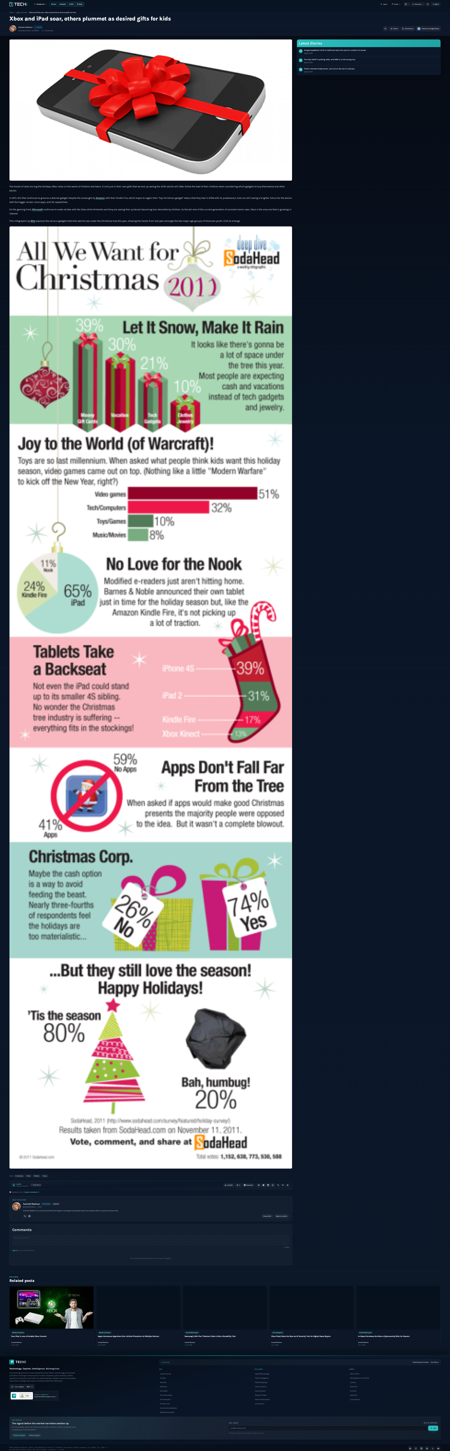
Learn (385, 4)
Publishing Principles (421, 1362)
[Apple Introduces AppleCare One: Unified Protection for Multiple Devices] (138, 1307)
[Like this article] (385, 28)
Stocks (53, 4)
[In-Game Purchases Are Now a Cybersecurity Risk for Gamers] (398, 1307)
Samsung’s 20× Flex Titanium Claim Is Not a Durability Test (210, 1336)
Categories (40, 4)
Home (11, 12)
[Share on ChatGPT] (259, 1185)
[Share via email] (283, 1185)
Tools (396, 4)
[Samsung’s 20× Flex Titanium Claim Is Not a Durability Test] (225, 1307)
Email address (233, 1423)
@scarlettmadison (29, 1207)
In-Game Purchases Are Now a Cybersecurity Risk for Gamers (384, 1336)
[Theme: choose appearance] (407, 4)
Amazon (100, 198)
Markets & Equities (18, 1332)
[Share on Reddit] (268, 1185)
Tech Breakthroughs (192, 1332)
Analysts (63, 4)
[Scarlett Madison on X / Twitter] (25, 1216)
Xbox (45, 1176)
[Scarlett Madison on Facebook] (29, 1216)
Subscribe (418, 4)
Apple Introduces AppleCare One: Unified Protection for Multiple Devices (128, 1336)
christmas (19, 1176)
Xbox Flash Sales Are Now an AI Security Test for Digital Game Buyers (301, 1336)
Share (395, 29)
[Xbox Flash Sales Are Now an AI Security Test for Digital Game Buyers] (312, 1307)
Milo (33, 221)
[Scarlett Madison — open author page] (12, 28)
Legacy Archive (21, 12)
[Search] (428, 4)
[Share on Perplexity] (263, 1185)
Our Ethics (435, 1362)
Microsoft (37, 209)
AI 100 (71, 4)
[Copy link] (278, 1185)
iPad (28, 1176)
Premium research (19, 1435)
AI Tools (79, 4)
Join (434, 1428)
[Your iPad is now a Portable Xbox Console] (51, 1307)
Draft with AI (37, 1185)
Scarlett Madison (25, 27)
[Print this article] (287, 1185)
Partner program (34, 1435)
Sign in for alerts (281, 1216)
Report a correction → (32, 1192)
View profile (267, 1216)
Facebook (249, 1185)
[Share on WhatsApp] (273, 1185)
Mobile (36, 1176)
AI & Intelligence (277, 1332)
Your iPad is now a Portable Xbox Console (29, 1336)
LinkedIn (230, 1185)
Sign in (436, 4)
